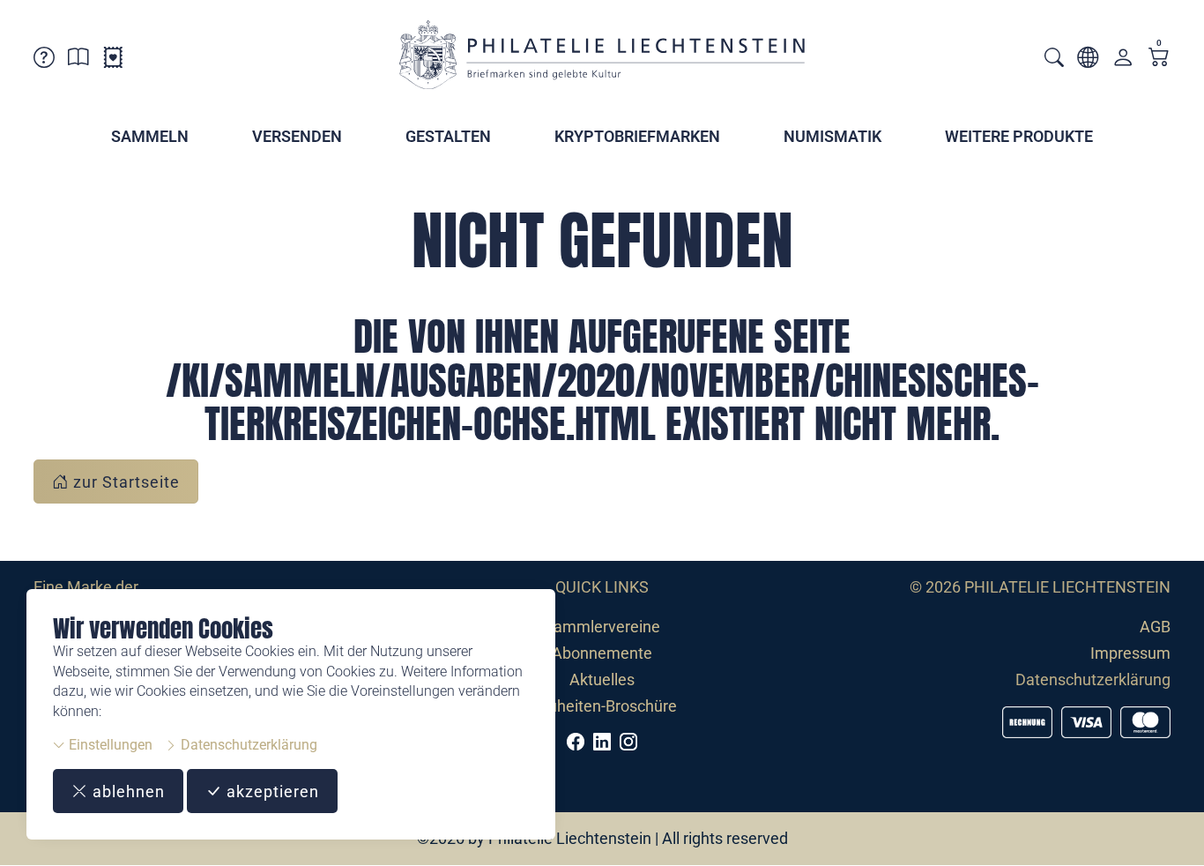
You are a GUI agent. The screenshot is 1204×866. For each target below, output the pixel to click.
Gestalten (448, 136)
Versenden (297, 136)
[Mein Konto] (1122, 61)
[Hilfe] (44, 60)
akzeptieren (270, 791)
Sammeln (150, 136)
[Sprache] (1087, 60)
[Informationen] (78, 60)
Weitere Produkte (1019, 136)
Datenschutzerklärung (247, 744)
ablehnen (126, 791)
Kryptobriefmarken (637, 136)
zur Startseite (124, 482)
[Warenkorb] (1159, 58)
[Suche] (1054, 59)
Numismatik (832, 136)
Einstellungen (108, 744)
